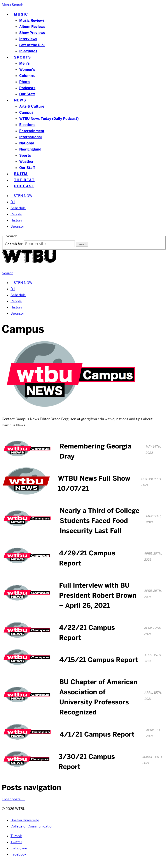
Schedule (18, 208)
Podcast (24, 186)
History (16, 220)
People (16, 214)
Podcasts (27, 88)
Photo (24, 82)
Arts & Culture (31, 106)
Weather (26, 161)
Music (21, 14)
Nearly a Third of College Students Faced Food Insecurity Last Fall (99, 520)
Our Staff (27, 94)
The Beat (24, 180)
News (20, 100)
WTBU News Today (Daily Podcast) (49, 118)
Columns (27, 75)
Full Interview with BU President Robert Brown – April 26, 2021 (97, 595)
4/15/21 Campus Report (98, 659)
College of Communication (31, 826)
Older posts (13, 799)
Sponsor (17, 226)
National (26, 143)
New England (30, 149)
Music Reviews (32, 20)
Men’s (24, 63)
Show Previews (32, 32)
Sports (22, 57)
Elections (27, 124)
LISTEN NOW (21, 195)
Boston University (24, 820)
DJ (12, 202)
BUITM (21, 174)
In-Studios (28, 51)
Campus (26, 112)
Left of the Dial (32, 45)
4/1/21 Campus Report (97, 734)
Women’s (27, 69)
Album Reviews (32, 26)
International (30, 137)
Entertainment (31, 131)
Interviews (28, 39)
